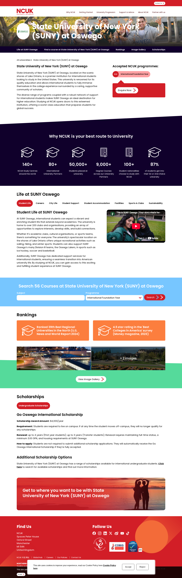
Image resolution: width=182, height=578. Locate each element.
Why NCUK (70, 12)
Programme (92, 293)
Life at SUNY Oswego (27, 49)
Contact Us (76, 557)
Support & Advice (126, 12)
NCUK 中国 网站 (23, 557)
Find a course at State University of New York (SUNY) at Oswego (76, 49)
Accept (128, 567)
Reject (142, 567)
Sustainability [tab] (156, 203)
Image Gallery (138, 49)
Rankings (120, 49)
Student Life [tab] (25, 203)
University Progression (106, 12)
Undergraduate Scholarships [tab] (33, 405)
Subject (21, 293)
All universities (23, 60)
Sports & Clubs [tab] (136, 203)
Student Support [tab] (70, 203)
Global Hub (37, 557)
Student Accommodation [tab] (97, 203)
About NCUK (143, 12)
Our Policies (62, 557)
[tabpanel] (91, 239)
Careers (49, 557)
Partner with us (158, 12)
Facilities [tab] (119, 203)
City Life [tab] (53, 203)
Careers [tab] (40, 203)
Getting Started (86, 12)
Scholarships (158, 49)
